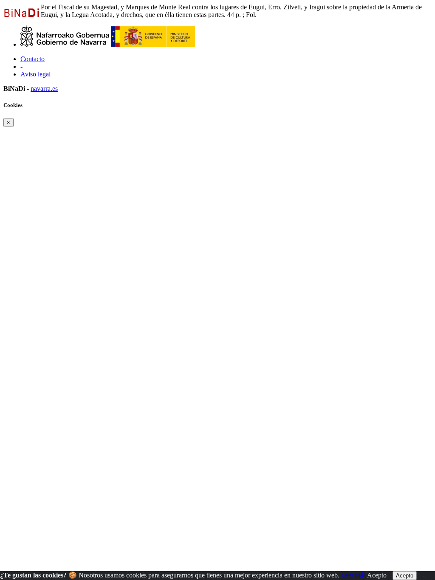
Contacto (32, 58)
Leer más (353, 575)
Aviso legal (35, 74)
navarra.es (44, 88)
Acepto (377, 575)
